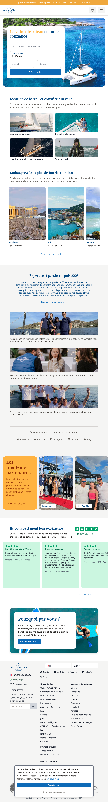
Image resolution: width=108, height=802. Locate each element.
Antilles (74, 710)
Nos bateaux (77, 718)
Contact (44, 741)
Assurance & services (50, 707)
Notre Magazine (48, 737)
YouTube (40, 439)
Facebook (24, 439)
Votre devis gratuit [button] (29, 641)
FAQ (42, 710)
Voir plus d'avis (86, 594)
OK (33, 706)
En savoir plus (15, 503)
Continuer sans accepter (54, 792)
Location (60, 726)
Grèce (74, 699)
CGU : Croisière (47, 726)
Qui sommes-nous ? (50, 687)
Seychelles (76, 707)
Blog (88, 439)
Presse (43, 714)
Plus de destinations (81, 714)
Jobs (42, 718)
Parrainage (45, 703)
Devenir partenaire (49, 754)
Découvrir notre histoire (52, 302)
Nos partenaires (48, 699)
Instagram (57, 439)
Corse (74, 687)
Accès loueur (46, 750)
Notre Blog (45, 733)
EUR (78, 665)
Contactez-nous (20, 684)
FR (50, 665)
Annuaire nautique (49, 765)
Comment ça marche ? (51, 691)
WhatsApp (17, 679)
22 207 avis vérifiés (86, 534)
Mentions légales (48, 722)
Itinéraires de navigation (83, 722)
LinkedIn (74, 439)
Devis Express (78, 726)
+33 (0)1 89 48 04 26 (21, 675)
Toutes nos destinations (52, 254)
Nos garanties (47, 695)
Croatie (74, 695)
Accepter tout (54, 785)
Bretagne (75, 691)
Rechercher (37, 72)
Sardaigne (76, 703)
